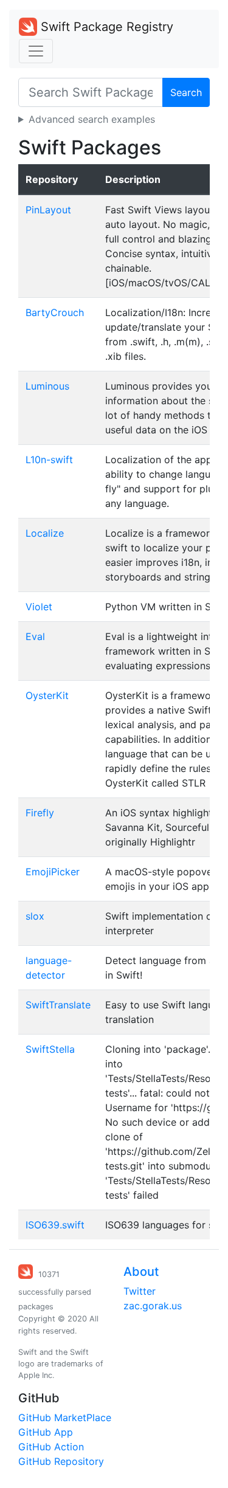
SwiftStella (50, 1049)
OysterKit (47, 695)
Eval (35, 636)
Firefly (40, 813)
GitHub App (45, 1432)
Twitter (139, 1291)
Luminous (47, 386)
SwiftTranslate (58, 1005)
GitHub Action (51, 1447)
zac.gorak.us (152, 1306)
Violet (39, 607)
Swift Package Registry (105, 26)
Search (186, 92)
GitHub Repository (61, 1461)
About (141, 1271)
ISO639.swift (55, 1225)
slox (35, 916)
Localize (45, 533)
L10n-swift (49, 459)
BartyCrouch (55, 312)
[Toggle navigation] (36, 51)
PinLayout (48, 210)
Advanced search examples (92, 119)
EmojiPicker (53, 872)
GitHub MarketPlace (64, 1417)
